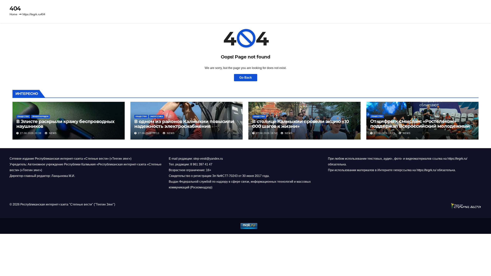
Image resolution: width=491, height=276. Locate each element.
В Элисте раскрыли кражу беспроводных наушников (65, 124)
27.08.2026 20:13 (148, 133)
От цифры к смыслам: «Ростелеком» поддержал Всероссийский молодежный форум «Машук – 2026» (420, 126)
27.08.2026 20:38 (30, 133)
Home (13, 14)
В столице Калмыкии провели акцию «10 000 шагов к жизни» (300, 124)
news (52, 133)
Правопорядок (40, 116)
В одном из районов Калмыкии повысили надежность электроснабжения (184, 124)
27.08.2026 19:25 (384, 133)
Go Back (245, 77)
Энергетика (156, 116)
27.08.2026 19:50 (266, 133)
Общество (23, 116)
